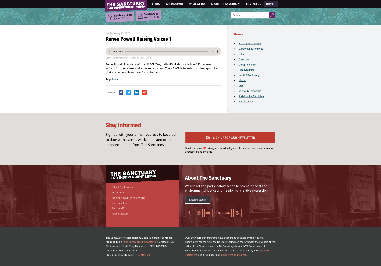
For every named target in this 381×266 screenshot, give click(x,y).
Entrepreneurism (247, 64)
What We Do (197, 4)
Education (244, 59)
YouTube (208, 213)
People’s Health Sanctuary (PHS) (128, 197)
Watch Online (151, 15)
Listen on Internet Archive (117, 58)
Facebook (121, 92)
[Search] (272, 15)
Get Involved (174, 4)
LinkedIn (136, 92)
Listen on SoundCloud (141, 58)
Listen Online (123, 16)
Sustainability (246, 101)
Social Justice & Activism (251, 96)
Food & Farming (246, 69)
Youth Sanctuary (120, 213)
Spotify (237, 213)
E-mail (144, 92)
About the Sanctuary (225, 4)
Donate (271, 4)
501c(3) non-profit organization (140, 242)
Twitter (128, 92)
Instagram (199, 213)
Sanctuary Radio (120, 203)
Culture (242, 54)
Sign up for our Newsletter (234, 138)
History (242, 80)
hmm (115, 79)
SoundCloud (228, 213)
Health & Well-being (249, 75)
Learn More (197, 200)
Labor (241, 85)
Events (155, 4)
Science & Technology (250, 91)
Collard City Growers (122, 187)
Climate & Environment (251, 48)
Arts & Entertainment (250, 43)
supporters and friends (233, 254)
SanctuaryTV (118, 208)
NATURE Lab (118, 192)
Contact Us (253, 4)
